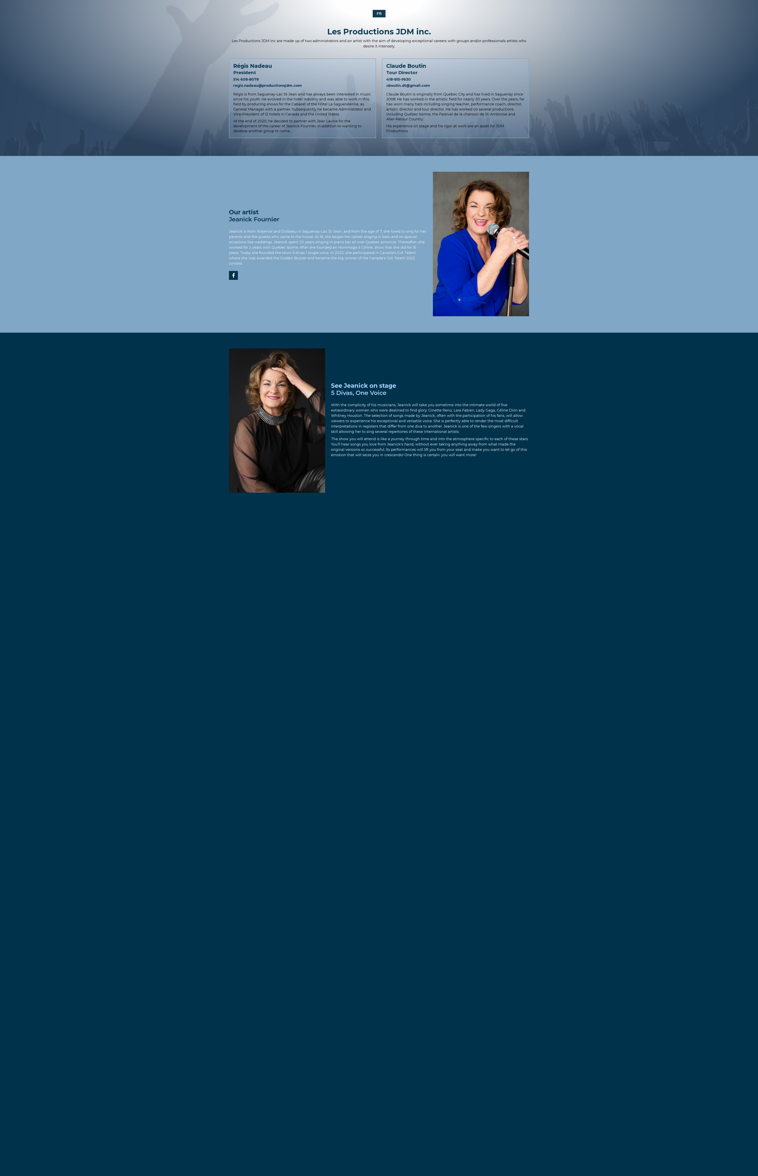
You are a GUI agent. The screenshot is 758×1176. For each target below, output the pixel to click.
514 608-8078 (246, 79)
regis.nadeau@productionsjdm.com (267, 86)
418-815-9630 (398, 79)
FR (379, 13)
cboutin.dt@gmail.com (408, 86)
